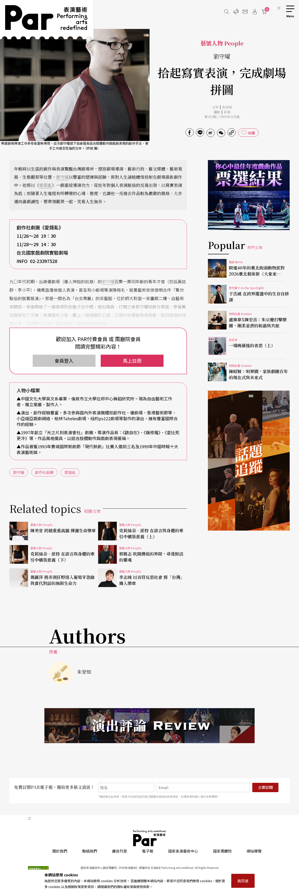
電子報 (147, 851)
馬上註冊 (132, 360)
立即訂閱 (265, 787)
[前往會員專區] (254, 11)
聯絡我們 (89, 851)
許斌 (227, 112)
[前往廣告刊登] (236, 11)
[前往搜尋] (226, 11)
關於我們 (59, 851)
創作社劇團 (44, 472)
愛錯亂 (45, 185)
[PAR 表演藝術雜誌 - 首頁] (46, 19)
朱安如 (227, 107)
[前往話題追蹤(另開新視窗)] (249, 461)
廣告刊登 (119, 851)
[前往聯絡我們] (245, 11)
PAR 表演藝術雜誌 (149, 838)
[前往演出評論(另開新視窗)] (149, 725)
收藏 (251, 133)
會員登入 (64, 360)
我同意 (243, 881)
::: (279, 7)
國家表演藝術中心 (183, 851)
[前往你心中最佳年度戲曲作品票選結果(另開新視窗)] (249, 195)
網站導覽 (254, 851)
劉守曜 (62, 177)
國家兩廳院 (222, 851)
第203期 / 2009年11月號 (222, 116)
